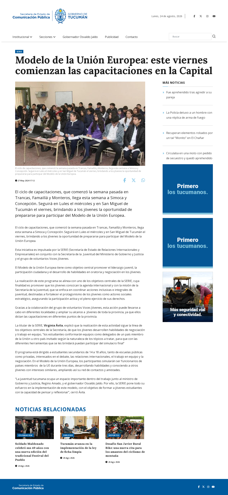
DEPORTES (114, 435)
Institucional (21, 37)
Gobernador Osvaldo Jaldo (80, 37)
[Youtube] (214, 16)
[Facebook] (194, 16)
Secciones (46, 37)
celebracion (25, 435)
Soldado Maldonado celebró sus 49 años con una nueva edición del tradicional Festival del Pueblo (32, 452)
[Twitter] (201, 16)
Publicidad (111, 37)
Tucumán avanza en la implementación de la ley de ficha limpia (78, 447)
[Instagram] (207, 16)
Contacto (132, 37)
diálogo (68, 435)
